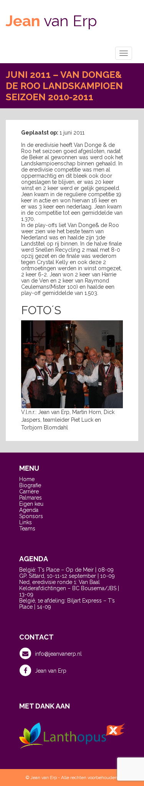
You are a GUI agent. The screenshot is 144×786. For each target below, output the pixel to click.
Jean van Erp (50, 671)
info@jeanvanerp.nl (58, 654)
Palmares (30, 498)
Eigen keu (31, 504)
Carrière (29, 491)
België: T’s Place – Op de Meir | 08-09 (66, 570)
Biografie (30, 485)
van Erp (51, 21)
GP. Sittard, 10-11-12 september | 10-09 (67, 576)
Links (25, 522)
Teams (27, 528)
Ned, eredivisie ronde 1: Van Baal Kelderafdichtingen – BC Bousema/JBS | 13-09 (69, 588)
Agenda (28, 510)
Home (27, 479)
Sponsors (31, 516)
